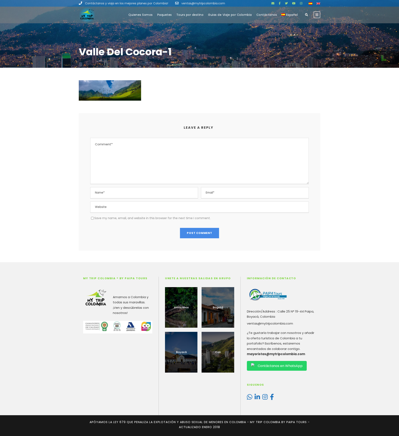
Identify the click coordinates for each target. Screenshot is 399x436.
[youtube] (294, 3)
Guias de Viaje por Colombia (230, 15)
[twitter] (286, 3)
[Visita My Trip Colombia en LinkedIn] (257, 398)
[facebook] (280, 3)
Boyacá (181, 352)
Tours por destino (190, 15)
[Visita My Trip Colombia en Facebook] (272, 398)
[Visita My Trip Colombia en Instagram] (265, 398)
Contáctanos (266, 15)
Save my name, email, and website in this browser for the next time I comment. (152, 218)
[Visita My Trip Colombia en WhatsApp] (249, 398)
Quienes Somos (140, 15)
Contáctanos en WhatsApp (280, 365)
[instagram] (301, 3)
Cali (218, 352)
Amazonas (181, 307)
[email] (272, 3)
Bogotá (218, 307)
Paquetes (164, 15)
